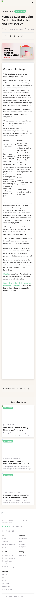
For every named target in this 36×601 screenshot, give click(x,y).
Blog (3, 577)
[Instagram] (6, 531)
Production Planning (8, 544)
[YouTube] (13, 531)
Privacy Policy (6, 586)
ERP (20, 541)
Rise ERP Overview (7, 555)
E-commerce (23, 538)
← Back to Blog (8, 11)
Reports (4, 547)
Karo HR (4, 564)
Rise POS (6, 274)
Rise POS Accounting (8, 558)
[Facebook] (2, 531)
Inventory (5, 541)
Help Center (5, 583)
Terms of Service (7, 589)
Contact (4, 580)
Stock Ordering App (8, 567)
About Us (4, 575)
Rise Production (7, 561)
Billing (4, 538)
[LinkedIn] (9, 531)
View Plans (22, 555)
